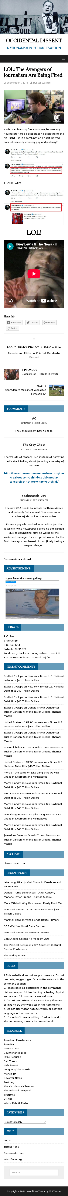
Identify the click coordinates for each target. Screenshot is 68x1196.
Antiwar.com (11, 1048)
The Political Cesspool (17, 1090)
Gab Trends (11, 1061)
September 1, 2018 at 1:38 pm (34, 423)
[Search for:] (34, 1172)
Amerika (9, 1044)
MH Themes (55, 1191)
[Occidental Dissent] (34, 31)
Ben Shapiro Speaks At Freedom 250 (26, 939)
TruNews (9, 1095)
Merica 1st (10, 1074)
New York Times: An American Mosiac (27, 932)
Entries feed (11, 1147)
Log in (7, 1140)
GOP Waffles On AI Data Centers (25, 926)
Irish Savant (11, 1065)
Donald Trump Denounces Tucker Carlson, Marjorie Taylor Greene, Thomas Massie (33, 712)
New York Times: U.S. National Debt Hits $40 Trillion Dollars (34, 678)
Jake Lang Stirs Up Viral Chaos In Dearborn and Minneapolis (31, 774)
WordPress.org (13, 1159)
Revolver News (13, 1078)
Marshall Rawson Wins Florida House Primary (31, 920)
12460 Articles (52, 347)
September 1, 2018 (17, 83)
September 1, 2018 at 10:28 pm (34, 500)
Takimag (9, 1082)
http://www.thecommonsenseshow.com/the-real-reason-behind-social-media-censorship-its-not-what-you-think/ (34, 477)
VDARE (8, 1099)
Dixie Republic (12, 1057)
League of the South (17, 1069)
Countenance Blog (15, 1053)
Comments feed (14, 1153)
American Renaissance (17, 1040)
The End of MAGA (15, 955)
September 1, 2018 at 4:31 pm (34, 449)
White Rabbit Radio (16, 1103)
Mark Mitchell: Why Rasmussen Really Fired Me (33, 903)
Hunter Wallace (42, 83)
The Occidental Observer (19, 1086)
